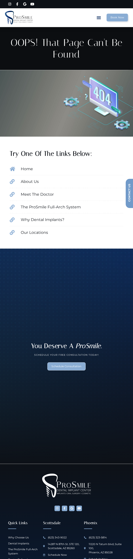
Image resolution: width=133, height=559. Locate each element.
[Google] (72, 508)
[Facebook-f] (64, 508)
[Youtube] (79, 508)
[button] (98, 17)
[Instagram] (57, 508)
